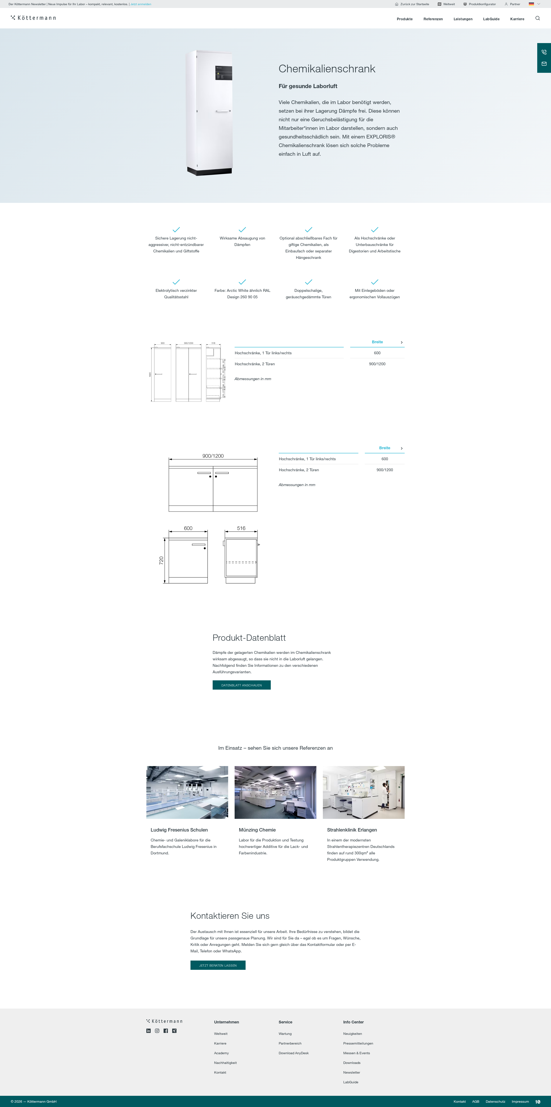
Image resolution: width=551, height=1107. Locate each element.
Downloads (352, 1062)
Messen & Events (356, 1053)
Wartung (285, 1033)
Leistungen (463, 19)
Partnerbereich (290, 1043)
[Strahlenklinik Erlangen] (364, 820)
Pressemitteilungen (358, 1043)
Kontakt (220, 1072)
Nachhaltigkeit (225, 1062)
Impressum (520, 1101)
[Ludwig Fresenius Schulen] (187, 820)
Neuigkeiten (352, 1033)
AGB (475, 1101)
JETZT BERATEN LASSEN (218, 965)
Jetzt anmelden (140, 4)
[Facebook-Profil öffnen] (166, 1031)
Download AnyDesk (294, 1053)
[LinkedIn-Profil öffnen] (148, 1031)
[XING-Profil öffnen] (174, 1031)
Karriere (517, 19)
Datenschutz (495, 1101)
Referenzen (433, 19)
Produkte (405, 19)
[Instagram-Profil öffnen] (157, 1031)
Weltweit (221, 1033)
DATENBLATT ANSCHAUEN (241, 685)
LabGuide (491, 19)
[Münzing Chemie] (275, 820)
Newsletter (351, 1072)
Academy (221, 1053)
